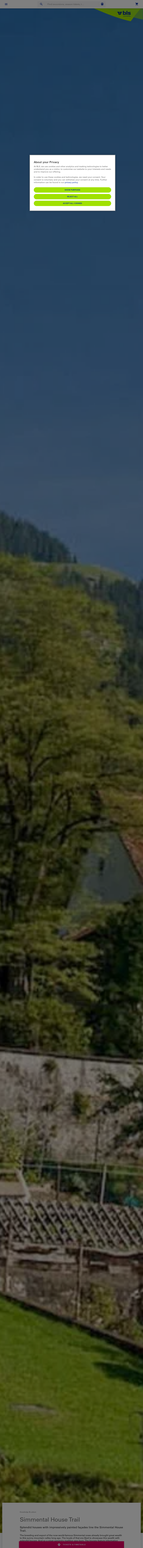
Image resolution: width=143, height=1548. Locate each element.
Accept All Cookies (72, 203)
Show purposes (72, 190)
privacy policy (71, 182)
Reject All (72, 196)
